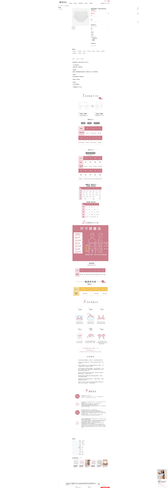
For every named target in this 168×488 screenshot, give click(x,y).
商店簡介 (77, 486)
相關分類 (73, 49)
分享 (92, 45)
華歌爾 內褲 (74, 51)
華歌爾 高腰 (102, 51)
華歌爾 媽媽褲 (74, 53)
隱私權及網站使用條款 (78, 487)
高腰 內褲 (93, 51)
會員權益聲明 (89, 487)
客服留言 (89, 486)
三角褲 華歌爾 (79, 51)
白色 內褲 (84, 51)
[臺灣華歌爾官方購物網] (63, 2)
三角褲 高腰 (97, 51)
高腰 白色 (84, 53)
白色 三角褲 (88, 51)
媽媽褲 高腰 (79, 53)
